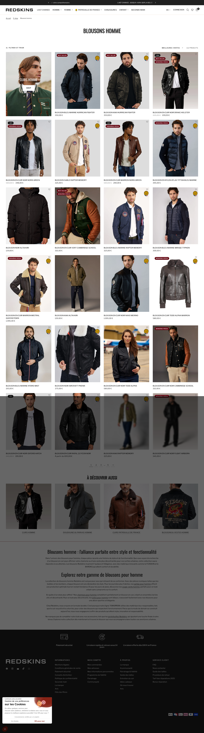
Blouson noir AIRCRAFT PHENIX (70, 386)
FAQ (154, 665)
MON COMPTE (94, 660)
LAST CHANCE (43, 10)
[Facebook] (8, 668)
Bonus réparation (160, 682)
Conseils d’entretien (63, 675)
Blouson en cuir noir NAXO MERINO (121, 315)
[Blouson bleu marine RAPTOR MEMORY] (126, 215)
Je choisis (14, 721)
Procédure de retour (161, 675)
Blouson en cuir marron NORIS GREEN (122, 180)
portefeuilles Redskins (117, 617)
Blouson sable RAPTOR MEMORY (71, 180)
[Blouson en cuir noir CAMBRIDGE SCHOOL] (175, 353)
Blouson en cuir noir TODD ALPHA (120, 386)
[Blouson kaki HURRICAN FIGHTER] (126, 80)
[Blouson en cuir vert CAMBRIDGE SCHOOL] (77, 215)
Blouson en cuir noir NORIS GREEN (23, 180)
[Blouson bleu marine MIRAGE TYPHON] (175, 215)
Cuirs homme (28, 533)
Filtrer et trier (16, 48)
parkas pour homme (142, 584)
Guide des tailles (127, 675)
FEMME (67, 10)
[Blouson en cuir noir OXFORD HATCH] (28, 421)
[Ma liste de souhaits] (192, 10)
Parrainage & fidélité (128, 672)
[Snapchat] (30, 668)
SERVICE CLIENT (161, 660)
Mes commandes (94, 665)
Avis (56, 689)
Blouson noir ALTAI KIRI (17, 248)
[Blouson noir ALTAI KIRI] (28, 215)
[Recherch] (187, 10)
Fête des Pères (61, 692)
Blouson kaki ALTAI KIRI (66, 315)
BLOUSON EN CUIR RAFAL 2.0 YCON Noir (73, 453)
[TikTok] (25, 668)
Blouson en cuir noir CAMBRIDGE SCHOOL (173, 386)
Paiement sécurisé (63, 672)
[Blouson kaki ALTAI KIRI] (77, 283)
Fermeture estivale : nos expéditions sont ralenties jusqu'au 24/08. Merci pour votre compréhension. (102, 3)
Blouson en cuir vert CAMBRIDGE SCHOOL (75, 248)
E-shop (15, 18)
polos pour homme (100, 598)
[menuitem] (43, 10)
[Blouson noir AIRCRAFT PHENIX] (77, 353)
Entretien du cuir (127, 678)
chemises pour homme (87, 595)
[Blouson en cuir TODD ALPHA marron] (175, 283)
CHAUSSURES (110, 10)
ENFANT (123, 10)
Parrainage (92, 678)
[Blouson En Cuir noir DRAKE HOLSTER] (175, 80)
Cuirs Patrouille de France (126, 533)
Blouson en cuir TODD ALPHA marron (171, 315)
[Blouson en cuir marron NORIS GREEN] (126, 148)
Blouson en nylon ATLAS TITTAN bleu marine (175, 180)
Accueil (8, 18)
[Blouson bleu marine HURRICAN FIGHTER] (77, 80)
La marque (59, 685)
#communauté (126, 668)
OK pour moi (39, 721)
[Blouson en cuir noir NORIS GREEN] (28, 148)
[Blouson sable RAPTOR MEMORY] (77, 148)
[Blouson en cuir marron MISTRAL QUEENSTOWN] (28, 283)
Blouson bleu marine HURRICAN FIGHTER (75, 112)
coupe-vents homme (131, 587)
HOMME (56, 10)
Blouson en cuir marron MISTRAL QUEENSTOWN (22, 316)
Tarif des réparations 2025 (164, 678)
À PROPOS (125, 660)
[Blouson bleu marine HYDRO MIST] (28, 353)
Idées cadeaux (126, 682)
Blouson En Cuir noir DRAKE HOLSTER (171, 112)
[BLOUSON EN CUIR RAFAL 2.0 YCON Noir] (77, 421)
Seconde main (61, 682)
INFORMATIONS (62, 660)
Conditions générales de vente (68, 668)
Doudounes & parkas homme (77, 533)
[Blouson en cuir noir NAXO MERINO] (126, 283)
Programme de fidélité (96, 675)
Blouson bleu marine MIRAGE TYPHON (171, 248)
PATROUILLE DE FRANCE (89, 10)
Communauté (93, 682)
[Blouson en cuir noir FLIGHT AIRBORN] (175, 421)
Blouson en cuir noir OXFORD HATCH (23, 453)
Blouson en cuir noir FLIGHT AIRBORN (171, 453)
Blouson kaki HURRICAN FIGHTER (119, 112)
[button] (98, 54)
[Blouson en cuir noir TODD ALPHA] (126, 353)
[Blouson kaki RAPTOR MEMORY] (126, 421)
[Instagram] (14, 668)
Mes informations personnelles (100, 672)
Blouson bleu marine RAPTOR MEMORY (123, 248)
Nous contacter (159, 668)
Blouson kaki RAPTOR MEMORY (119, 453)
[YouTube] (19, 668)
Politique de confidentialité (66, 678)
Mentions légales (62, 665)
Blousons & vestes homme (175, 533)
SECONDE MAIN (138, 10)
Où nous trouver (127, 685)
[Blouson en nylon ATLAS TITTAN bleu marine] (175, 148)
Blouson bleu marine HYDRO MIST (22, 386)
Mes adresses (93, 668)
